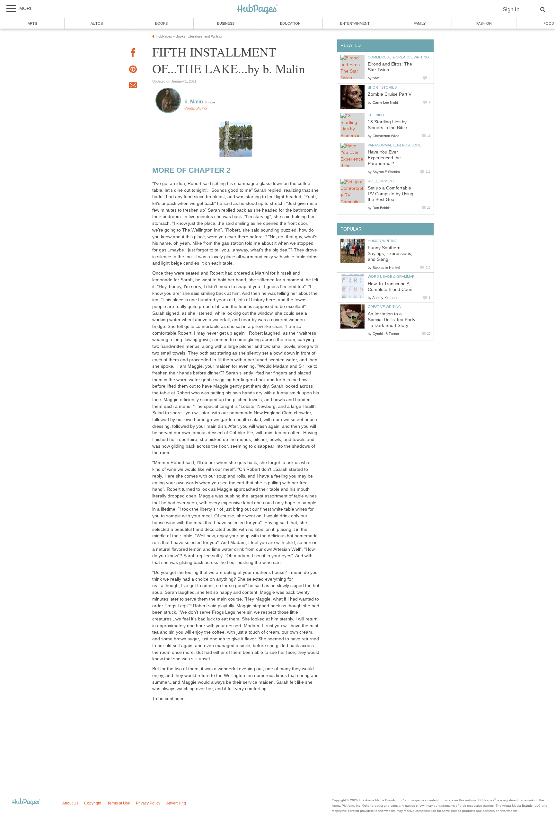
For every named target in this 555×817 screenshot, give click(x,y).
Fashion (484, 23)
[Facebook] (133, 53)
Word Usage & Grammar (391, 276)
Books (161, 23)
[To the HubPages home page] (26, 802)
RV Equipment (381, 181)
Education (290, 23)
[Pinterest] (133, 70)
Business (225, 23)
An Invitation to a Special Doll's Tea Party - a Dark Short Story (391, 320)
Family (420, 23)
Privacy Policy (148, 803)
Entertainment (355, 23)
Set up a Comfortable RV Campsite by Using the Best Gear (390, 194)
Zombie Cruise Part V (389, 94)
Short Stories (382, 87)
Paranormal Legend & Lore (394, 145)
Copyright (92, 803)
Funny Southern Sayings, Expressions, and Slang (390, 253)
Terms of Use (118, 803)
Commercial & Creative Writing (398, 57)
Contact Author (195, 108)
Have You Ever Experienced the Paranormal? (384, 158)
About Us (70, 803)
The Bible (376, 115)
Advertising (176, 803)
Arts (32, 23)
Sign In (511, 9)
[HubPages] (257, 9)
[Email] (133, 86)
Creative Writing (384, 307)
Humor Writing (383, 241)
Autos (97, 23)
